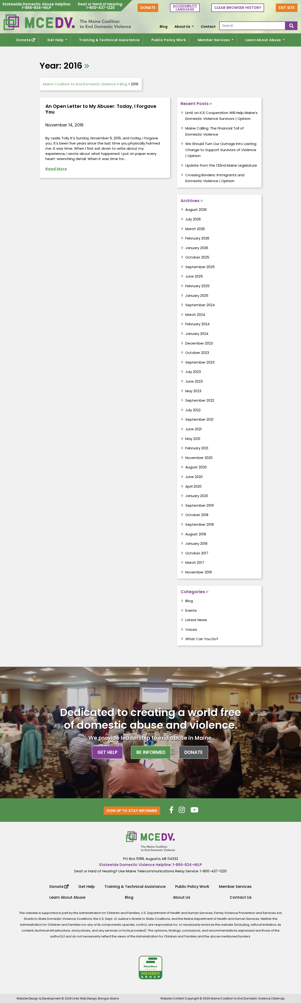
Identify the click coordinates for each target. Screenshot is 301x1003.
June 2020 (194, 476)
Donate (147, 7)
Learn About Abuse (263, 40)
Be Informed (150, 752)
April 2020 (193, 486)
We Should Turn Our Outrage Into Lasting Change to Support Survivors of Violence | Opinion (220, 149)
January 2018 (196, 543)
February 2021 (196, 448)
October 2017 (196, 553)
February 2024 (197, 323)
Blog (163, 26)
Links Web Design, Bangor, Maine (95, 998)
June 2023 (194, 381)
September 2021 (199, 419)
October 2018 (196, 514)
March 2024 (195, 314)
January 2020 (196, 495)
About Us (182, 26)
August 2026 (196, 209)
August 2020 (196, 467)
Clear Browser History (237, 7)
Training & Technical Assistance (109, 40)
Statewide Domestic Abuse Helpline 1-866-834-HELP (36, 6)
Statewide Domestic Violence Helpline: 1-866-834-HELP (150, 864)
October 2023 (197, 352)
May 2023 (193, 390)
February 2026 (197, 238)
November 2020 (199, 457)
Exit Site (287, 7)
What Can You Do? (201, 638)
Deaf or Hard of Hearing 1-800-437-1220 (100, 6)
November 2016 (198, 572)
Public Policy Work (168, 40)
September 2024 (200, 304)
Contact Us (241, 897)
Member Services (214, 40)
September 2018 (199, 524)
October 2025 (197, 257)
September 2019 (199, 505)
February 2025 (197, 285)
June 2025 (194, 276)
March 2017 (194, 562)
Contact (208, 26)
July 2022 (193, 409)
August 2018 (195, 534)
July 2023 (193, 371)
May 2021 (192, 438)
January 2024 (196, 333)
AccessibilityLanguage (185, 8)
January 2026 (196, 247)
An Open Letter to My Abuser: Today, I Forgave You (100, 109)
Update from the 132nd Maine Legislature (221, 165)
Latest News (196, 619)
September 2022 (199, 400)
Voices (191, 629)
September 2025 (200, 266)
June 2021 (193, 429)
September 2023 (199, 362)
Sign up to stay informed (132, 810)
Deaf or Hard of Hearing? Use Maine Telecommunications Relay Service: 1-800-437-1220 (150, 871)
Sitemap (278, 998)
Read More (56, 169)
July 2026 (193, 219)
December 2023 (199, 343)
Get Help (56, 40)
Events (191, 610)
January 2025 (196, 295)
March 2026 (195, 228)
